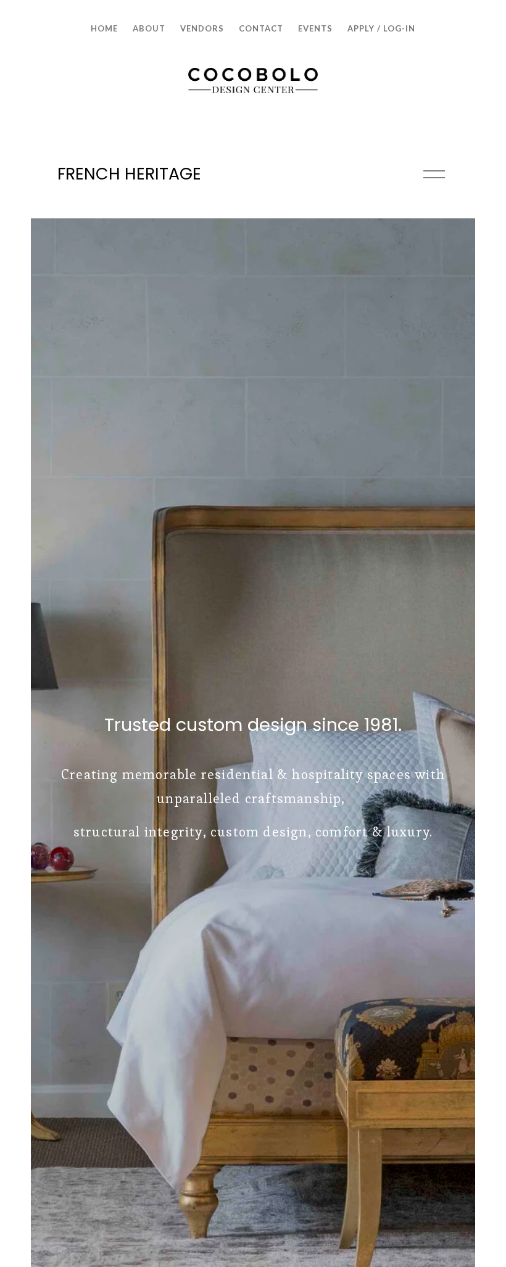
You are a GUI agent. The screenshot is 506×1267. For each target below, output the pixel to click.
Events (315, 28)
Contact (261, 28)
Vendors (202, 28)
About (149, 28)
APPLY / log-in (381, 28)
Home (104, 28)
